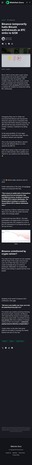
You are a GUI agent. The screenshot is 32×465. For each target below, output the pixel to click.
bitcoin (11, 341)
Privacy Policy (16, 455)
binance (5, 341)
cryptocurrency (19, 341)
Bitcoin (3, 20)
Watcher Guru (16, 446)
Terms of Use (22, 452)
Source (16, 243)
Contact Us (8, 452)
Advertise (14, 452)
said (14, 300)
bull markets (5, 320)
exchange (16, 85)
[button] (2, 2)
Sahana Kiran (9, 38)
